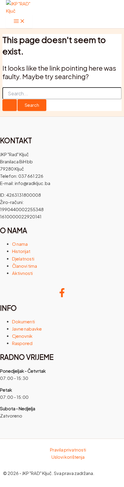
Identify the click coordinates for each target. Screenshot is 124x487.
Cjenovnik (22, 336)
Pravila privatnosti (68, 449)
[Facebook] (62, 295)
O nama (20, 244)
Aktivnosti (22, 273)
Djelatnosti (23, 258)
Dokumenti (23, 321)
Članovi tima (24, 266)
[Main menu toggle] (19, 21)
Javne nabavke (27, 328)
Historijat (21, 251)
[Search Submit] (9, 105)
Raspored (22, 343)
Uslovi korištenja (68, 457)
